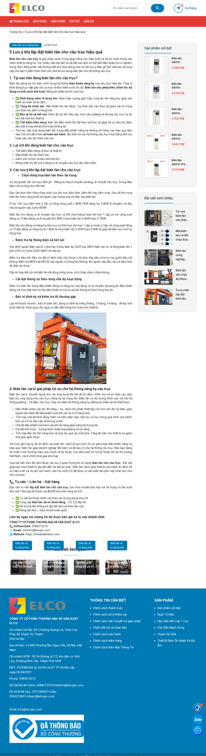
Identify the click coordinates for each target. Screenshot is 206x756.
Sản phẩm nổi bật (168, 608)
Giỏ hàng (188, 7)
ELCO (51, 491)
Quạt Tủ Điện (165, 614)
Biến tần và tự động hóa (25, 45)
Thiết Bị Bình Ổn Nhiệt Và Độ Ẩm (176, 643)
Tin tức (74, 21)
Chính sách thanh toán (108, 608)
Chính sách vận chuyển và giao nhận (117, 621)
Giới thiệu (40, 21)
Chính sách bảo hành (107, 634)
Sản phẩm (58, 21)
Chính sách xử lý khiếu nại (110, 614)
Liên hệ (89, 21)
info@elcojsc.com (30, 709)
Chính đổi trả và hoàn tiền (110, 627)
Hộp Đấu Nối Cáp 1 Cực (173, 621)
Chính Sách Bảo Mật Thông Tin (113, 647)
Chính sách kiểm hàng (107, 640)
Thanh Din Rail (166, 634)
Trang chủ (21, 21)
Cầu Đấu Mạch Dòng (170, 627)
